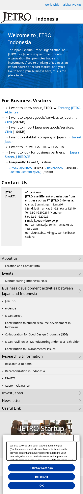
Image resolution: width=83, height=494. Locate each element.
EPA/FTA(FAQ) (55, 167)
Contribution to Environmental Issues (30, 349)
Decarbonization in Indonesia (25, 371)
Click (8, 121)
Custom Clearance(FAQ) (25, 172)
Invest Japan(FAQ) (21, 167)
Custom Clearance (17, 385)
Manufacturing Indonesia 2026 (26, 281)
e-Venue (10, 308)
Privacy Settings (41, 467)
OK (41, 485)
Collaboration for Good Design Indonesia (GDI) (36, 334)
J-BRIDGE (23, 156)
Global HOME (72, 4)
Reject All (41, 476)
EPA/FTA (10, 378)
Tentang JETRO (69, 107)
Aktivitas (11, 112)
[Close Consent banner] (76, 438)
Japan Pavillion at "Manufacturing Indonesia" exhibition (42, 342)
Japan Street (13, 316)
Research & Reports (18, 364)
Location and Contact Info (22, 266)
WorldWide (52, 4)
